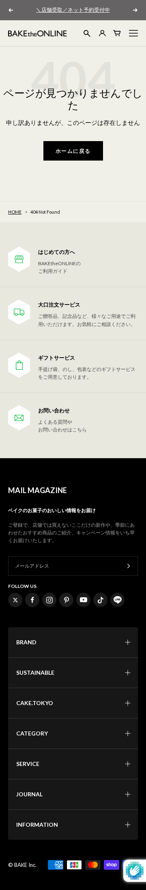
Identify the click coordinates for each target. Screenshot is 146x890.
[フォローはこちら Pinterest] (66, 600)
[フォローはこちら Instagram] (49, 600)
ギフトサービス (56, 357)
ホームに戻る (73, 151)
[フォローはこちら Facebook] (32, 600)
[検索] (87, 33)
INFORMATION (37, 824)
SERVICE (27, 763)
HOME (14, 211)
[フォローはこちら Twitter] (15, 600)
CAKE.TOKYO (34, 702)
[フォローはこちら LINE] (117, 600)
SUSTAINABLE (35, 672)
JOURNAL (29, 794)
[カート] (117, 33)
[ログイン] (102, 33)
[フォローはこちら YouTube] (83, 600)
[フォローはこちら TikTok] (100, 600)
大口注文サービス (59, 304)
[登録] (128, 566)
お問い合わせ (54, 410)
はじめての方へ (56, 252)
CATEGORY (32, 733)
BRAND (26, 642)
